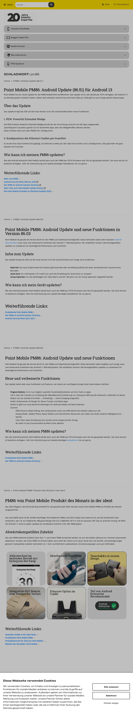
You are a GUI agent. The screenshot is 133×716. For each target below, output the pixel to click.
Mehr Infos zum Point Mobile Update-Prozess (23, 188)
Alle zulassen (111, 687)
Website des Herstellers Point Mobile (21, 644)
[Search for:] (34, 4)
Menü (10, 5)
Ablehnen (111, 695)
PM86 (11, 178)
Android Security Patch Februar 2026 (20, 182)
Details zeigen (111, 703)
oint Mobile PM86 (19, 312)
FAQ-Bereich (122, 4)
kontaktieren (72, 294)
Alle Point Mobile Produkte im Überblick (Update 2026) (27, 191)
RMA (107, 4)
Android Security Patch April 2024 (19, 318)
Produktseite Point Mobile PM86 (19, 637)
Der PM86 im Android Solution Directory (21, 185)
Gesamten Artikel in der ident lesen (21, 634)
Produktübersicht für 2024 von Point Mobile (24, 641)
